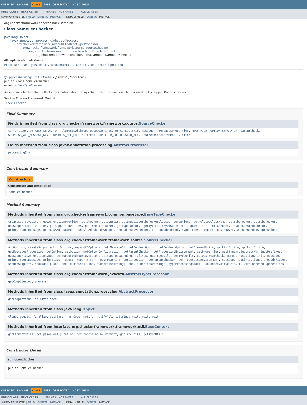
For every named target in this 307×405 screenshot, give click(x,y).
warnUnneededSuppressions (257, 229)
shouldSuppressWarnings (106, 264)
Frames (51, 11)
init (260, 255)
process (41, 281)
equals (25, 316)
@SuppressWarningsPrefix (23, 77)
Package (23, 4)
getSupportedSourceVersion (77, 255)
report (68, 259)
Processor (11, 64)
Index (76, 4)
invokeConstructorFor (248, 225)
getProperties (208, 251)
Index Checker (15, 103)
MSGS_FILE (199, 130)
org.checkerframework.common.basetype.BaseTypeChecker (74, 51)
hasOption (246, 255)
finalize (40, 316)
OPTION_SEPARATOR (223, 130)
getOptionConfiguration (101, 251)
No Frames (65, 11)
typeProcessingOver (219, 229)
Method (55, 16)
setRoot (69, 229)
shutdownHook (169, 229)
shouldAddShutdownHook (95, 229)
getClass (56, 316)
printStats (51, 259)
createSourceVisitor (24, 221)
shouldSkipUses (46, 264)
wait (135, 316)
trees (91, 135)
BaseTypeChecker (30, 85)
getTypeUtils (184, 255)
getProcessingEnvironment (174, 251)
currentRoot (17, 130)
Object (88, 309)
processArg (51, 229)
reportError (86, 259)
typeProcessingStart (184, 264)
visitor (184, 135)
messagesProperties (174, 130)
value (48, 77)
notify (88, 316)
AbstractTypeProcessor (147, 274)
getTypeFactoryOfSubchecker (165, 225)
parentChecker (251, 130)
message (273, 255)
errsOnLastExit (126, 130)
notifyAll (104, 316)
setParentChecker (161, 259)
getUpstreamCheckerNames (216, 255)
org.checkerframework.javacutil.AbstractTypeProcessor (57, 44)
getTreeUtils (160, 255)
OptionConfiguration (107, 64)
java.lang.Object (16, 37)
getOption (54, 251)
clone (12, 316)
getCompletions (20, 299)
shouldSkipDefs (275, 259)
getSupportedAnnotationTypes (30, 255)
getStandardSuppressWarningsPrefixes (251, 251)
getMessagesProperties (25, 251)
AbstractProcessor (130, 145)
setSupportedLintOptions (241, 259)
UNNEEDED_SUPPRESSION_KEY (118, 135)
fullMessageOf (114, 247)
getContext (110, 221)
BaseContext (60, 64)
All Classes (89, 11)
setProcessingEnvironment (199, 259)
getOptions (182, 221)
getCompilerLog (20, 281)
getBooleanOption (141, 247)
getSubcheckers (265, 221)
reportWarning (109, 259)
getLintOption (228, 247)
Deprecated (61, 4)
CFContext (80, 64)
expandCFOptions (87, 247)
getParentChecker (136, 251)
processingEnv (19, 152)
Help (85, 4)
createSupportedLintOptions (50, 247)
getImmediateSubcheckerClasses (146, 221)
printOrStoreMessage (24, 229)
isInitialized (46, 299)
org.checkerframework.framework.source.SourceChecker (65, 47)
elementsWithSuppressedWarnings (87, 130)
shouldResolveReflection (136, 229)
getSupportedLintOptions (27, 225)
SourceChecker (153, 123)
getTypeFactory (128, 225)
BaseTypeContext (35, 64)
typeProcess (191, 229)
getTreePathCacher (99, 225)
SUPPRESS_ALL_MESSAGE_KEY (28, 135)
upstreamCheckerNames (158, 135)
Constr (42, 16)
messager (148, 130)
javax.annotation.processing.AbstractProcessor (45, 40)
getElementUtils (201, 247)
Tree (47, 4)
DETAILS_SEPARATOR (44, 130)
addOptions (16, 247)
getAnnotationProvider (60, 221)
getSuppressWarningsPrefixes (124, 255)
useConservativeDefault (222, 264)
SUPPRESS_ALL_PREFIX (67, 135)
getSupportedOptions (66, 225)
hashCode (73, 316)
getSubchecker (239, 221)
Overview (8, 4)
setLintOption (134, 259)
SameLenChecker (20, 192)
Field (31, 16)
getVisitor (198, 225)
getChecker (90, 221)
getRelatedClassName (209, 221)
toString (121, 316)
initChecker (219, 225)
